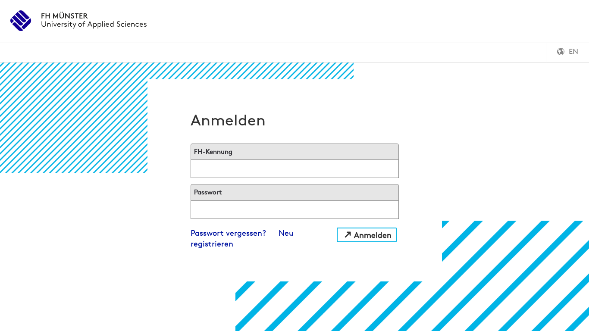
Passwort (208, 192)
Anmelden (373, 235)
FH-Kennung (213, 151)
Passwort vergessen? (228, 233)
